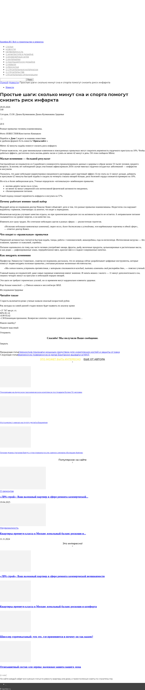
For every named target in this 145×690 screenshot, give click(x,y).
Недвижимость (14, 52)
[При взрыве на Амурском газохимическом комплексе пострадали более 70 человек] (15, 386)
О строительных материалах (22, 69)
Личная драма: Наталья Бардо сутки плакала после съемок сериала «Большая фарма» (41, 452)
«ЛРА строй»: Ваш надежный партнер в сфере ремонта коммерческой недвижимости (52, 576)
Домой (4, 82)
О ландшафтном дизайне (20, 62)
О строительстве (15, 72)
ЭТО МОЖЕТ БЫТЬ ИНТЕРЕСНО (60, 359)
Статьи (9, 47)
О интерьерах (13, 59)
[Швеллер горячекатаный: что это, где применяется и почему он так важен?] (15, 631)
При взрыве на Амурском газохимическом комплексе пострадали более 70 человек (41, 392)
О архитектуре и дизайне (19, 54)
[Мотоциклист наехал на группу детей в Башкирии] (15, 416)
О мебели (11, 64)
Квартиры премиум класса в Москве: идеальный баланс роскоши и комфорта (48, 606)
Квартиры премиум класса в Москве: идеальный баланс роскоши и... (43, 533)
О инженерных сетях (17, 57)
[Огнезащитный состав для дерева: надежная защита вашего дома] (15, 661)
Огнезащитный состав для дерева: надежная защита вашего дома (40, 666)
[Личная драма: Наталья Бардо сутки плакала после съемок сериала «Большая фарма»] (15, 447)
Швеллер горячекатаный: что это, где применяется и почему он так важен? (46, 636)
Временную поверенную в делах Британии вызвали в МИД (53, 354)
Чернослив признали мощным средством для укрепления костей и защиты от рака (69, 352)
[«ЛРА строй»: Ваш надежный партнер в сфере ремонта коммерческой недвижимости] (23, 488)
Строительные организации (22, 75)
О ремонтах (12, 67)
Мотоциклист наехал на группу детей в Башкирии (24, 422)
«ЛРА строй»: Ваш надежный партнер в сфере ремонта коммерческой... (44, 496)
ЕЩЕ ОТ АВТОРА (94, 359)
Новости (11, 49)
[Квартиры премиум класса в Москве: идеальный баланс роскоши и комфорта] (23, 525)
